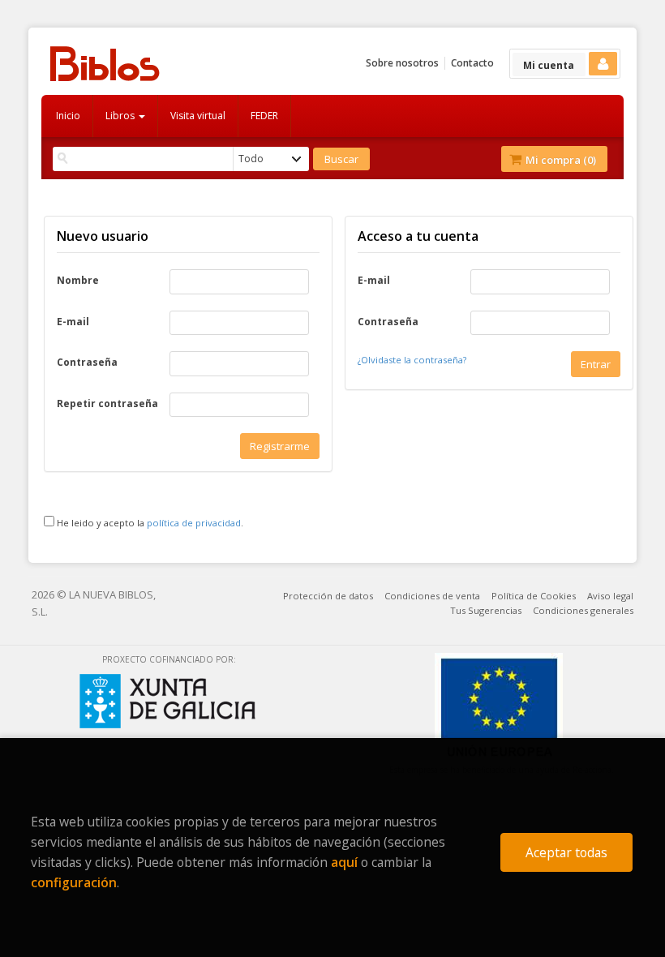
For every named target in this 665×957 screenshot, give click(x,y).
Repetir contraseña (107, 404)
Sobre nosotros (402, 63)
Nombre (78, 280)
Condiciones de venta (432, 595)
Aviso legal (610, 595)
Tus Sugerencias (485, 610)
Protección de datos (328, 595)
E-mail (73, 322)
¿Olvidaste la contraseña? (412, 359)
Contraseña (87, 362)
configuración (74, 882)
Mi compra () (559, 159)
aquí (344, 862)
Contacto (472, 63)
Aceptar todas (566, 852)
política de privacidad (194, 523)
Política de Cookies (533, 595)
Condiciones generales (583, 610)
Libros (121, 115)
